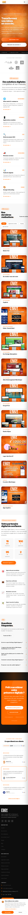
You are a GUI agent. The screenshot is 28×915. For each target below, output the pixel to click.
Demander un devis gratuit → (14, 707)
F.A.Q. (2, 846)
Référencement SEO (5, 862)
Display (22, 223)
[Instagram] (12, 821)
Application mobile (12, 223)
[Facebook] (2, 821)
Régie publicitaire (5, 869)
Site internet (5, 226)
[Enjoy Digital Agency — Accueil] (7, 2)
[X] (5, 821)
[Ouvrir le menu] (24, 2)
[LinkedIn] (9, 821)
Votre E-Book (4, 878)
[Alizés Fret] (8, 62)
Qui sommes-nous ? (5, 837)
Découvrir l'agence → (8, 562)
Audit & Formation (5, 875)
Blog (2, 843)
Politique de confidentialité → (11, 908)
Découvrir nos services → (14, 44)
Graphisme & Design (5, 872)
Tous (4, 223)
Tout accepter (8, 912)
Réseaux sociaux (4, 866)
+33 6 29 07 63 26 (13, 712)
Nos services (4, 830)
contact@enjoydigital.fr (8, 888)
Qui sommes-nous (14, 39)
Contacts (3, 849)
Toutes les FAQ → (7, 635)
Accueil (2, 827)
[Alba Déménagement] (11, 68)
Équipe (2, 840)
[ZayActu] (22, 62)
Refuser (20, 912)
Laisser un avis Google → (14, 798)
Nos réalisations (4, 834)
